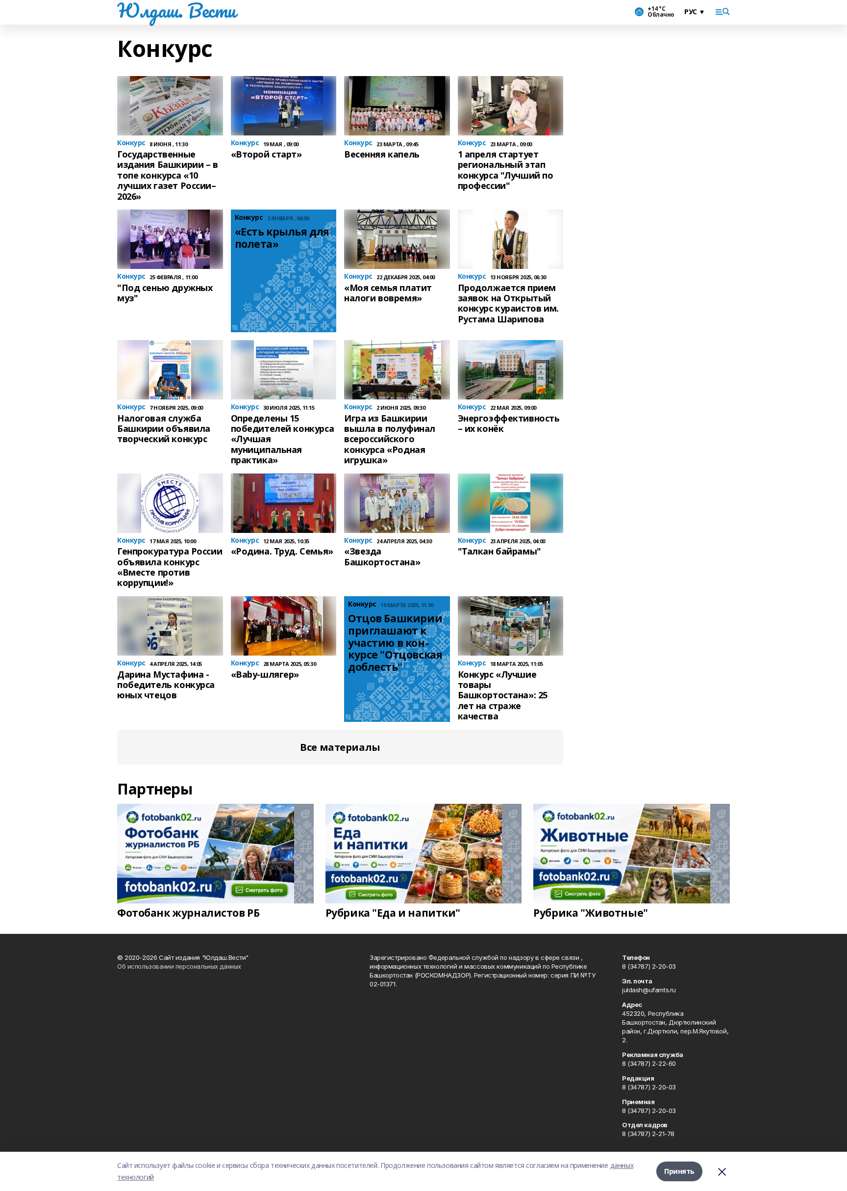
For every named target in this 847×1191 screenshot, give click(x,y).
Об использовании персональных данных (179, 966)
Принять (679, 1171)
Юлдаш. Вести (176, 10)
